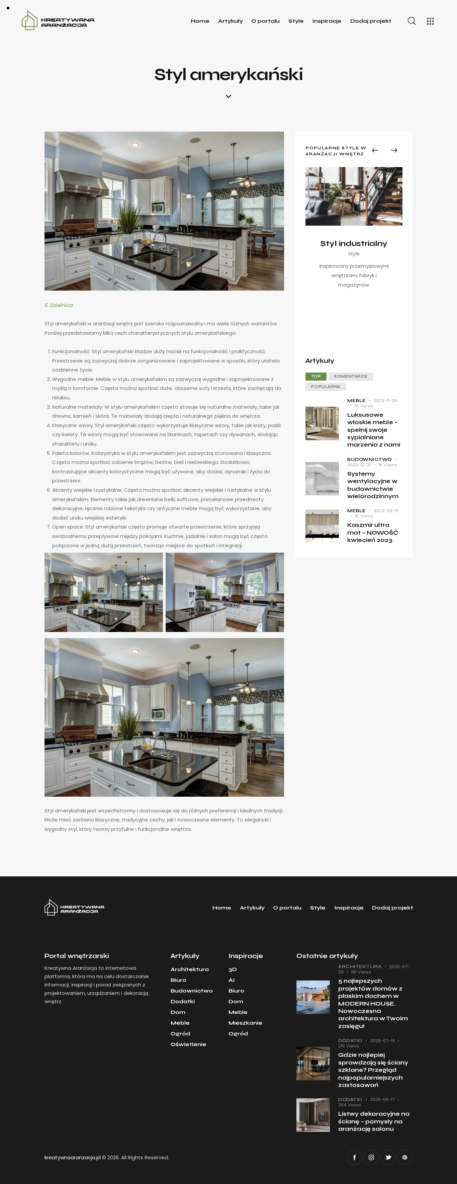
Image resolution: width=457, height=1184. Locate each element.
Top (316, 376)
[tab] (316, 377)
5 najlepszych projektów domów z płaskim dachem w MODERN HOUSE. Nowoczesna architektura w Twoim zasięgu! (373, 1003)
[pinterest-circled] (404, 1157)
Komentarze (350, 376)
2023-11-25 (385, 400)
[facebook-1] (354, 1157)
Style (354, 259)
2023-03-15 (386, 511)
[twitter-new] (387, 1157)
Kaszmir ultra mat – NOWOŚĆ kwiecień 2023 (372, 533)
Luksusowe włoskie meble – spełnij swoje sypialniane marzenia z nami (373, 430)
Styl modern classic (354, 244)
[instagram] (371, 1157)
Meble (356, 400)
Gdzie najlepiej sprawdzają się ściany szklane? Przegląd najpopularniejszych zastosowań (373, 1070)
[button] (375, 150)
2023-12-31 (359, 465)
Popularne (325, 387)
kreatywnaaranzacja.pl (72, 1157)
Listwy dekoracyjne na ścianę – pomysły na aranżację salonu (373, 1121)
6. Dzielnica (58, 305)
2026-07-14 (382, 1040)
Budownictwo (369, 459)
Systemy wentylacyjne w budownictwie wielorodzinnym (372, 485)
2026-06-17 (382, 1099)
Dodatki (350, 1040)
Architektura (359, 966)
